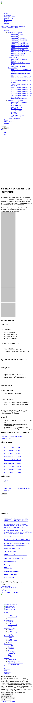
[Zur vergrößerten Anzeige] (8, 226)
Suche (2, 128)
